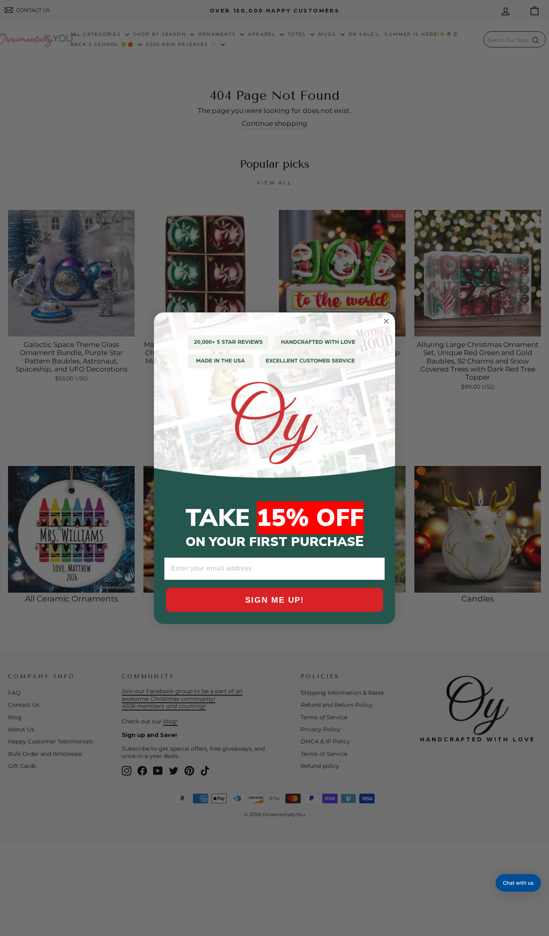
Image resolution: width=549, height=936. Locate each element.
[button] (518, 883)
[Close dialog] (386, 321)
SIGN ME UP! (274, 599)
